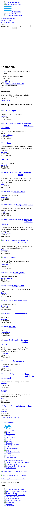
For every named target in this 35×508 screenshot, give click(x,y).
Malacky (4, 116)
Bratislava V (5, 366)
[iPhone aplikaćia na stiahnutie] (13, 475)
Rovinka (4, 411)
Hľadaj (14, 28)
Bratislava (4, 250)
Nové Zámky (5, 332)
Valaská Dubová (6, 278)
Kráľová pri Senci (7, 135)
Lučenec (4, 152)
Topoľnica (4, 197)
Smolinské (4, 293)
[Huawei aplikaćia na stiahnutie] (13, 479)
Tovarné (4, 165)
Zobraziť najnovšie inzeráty (10, 417)
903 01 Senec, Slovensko (15, 84)
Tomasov (4, 384)
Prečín (3, 212)
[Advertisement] (17, 46)
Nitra (2, 184)
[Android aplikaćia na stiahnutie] (14, 471)
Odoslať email (5, 100)
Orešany (4, 319)
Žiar (2, 398)
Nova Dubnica (6, 233)
